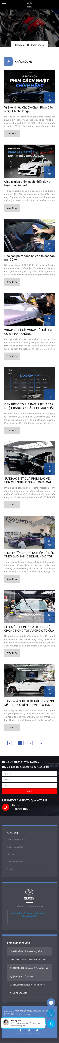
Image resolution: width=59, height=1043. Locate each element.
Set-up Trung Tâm (15, 861)
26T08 (49, 617)
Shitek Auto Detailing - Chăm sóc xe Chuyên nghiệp (29, 914)
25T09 (49, 468)
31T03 (49, 246)
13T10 (49, 394)
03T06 (49, 171)
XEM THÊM (12, 133)
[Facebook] (20, 1030)
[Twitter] (37, 1030)
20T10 (49, 320)
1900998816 (20, 809)
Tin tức (10, 869)
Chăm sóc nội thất (15, 847)
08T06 (49, 97)
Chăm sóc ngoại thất (16, 839)
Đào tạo (10, 854)
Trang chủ (20, 44)
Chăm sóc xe (37, 44)
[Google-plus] (29, 1030)
